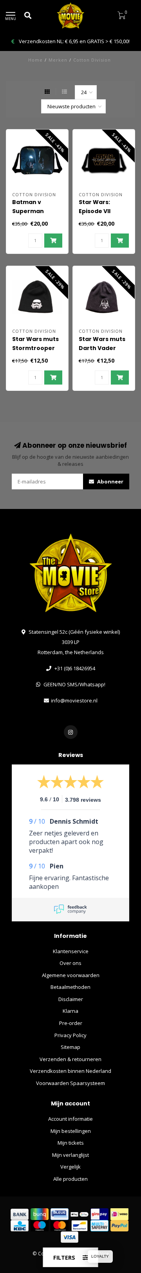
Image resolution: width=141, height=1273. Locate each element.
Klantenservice (71, 951)
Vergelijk (70, 1166)
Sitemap (70, 1046)
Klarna (70, 1010)
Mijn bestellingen (71, 1130)
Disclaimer (70, 999)
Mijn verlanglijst (70, 1154)
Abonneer (109, 481)
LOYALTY (100, 1256)
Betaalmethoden (70, 986)
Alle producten (70, 1178)
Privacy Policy (70, 1035)
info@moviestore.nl (74, 700)
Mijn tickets (71, 1142)
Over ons (70, 963)
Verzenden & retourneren (70, 1059)
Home (35, 60)
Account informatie (70, 1118)
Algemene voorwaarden (70, 975)
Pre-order (70, 1023)
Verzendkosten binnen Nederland (70, 1070)
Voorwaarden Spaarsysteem (70, 1083)
